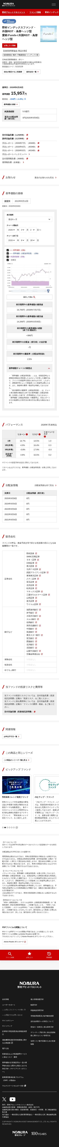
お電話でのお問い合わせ (13, 1015)
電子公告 (5, 1048)
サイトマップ (7, 1026)
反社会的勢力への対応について (42, 1021)
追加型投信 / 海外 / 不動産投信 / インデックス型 (20, 55)
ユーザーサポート (8, 1005)
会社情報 (5, 999)
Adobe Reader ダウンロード (14, 942)
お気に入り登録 (10, 45)
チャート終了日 (12, 236)
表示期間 (10, 215)
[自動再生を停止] (17, 827)
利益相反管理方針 (37, 1010)
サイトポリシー (8, 1021)
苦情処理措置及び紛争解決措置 (42, 1016)
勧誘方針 (34, 1005)
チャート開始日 (12, 225)
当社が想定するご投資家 (13, 72)
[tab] (3, 827)
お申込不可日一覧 (10, 736)
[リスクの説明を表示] (39, 434)
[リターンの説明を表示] (27, 434)
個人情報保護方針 (37, 999)
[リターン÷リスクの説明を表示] (45, 436)
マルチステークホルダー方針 (13, 1086)
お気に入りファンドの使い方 (15, 1010)
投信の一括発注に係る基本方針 (42, 1027)
